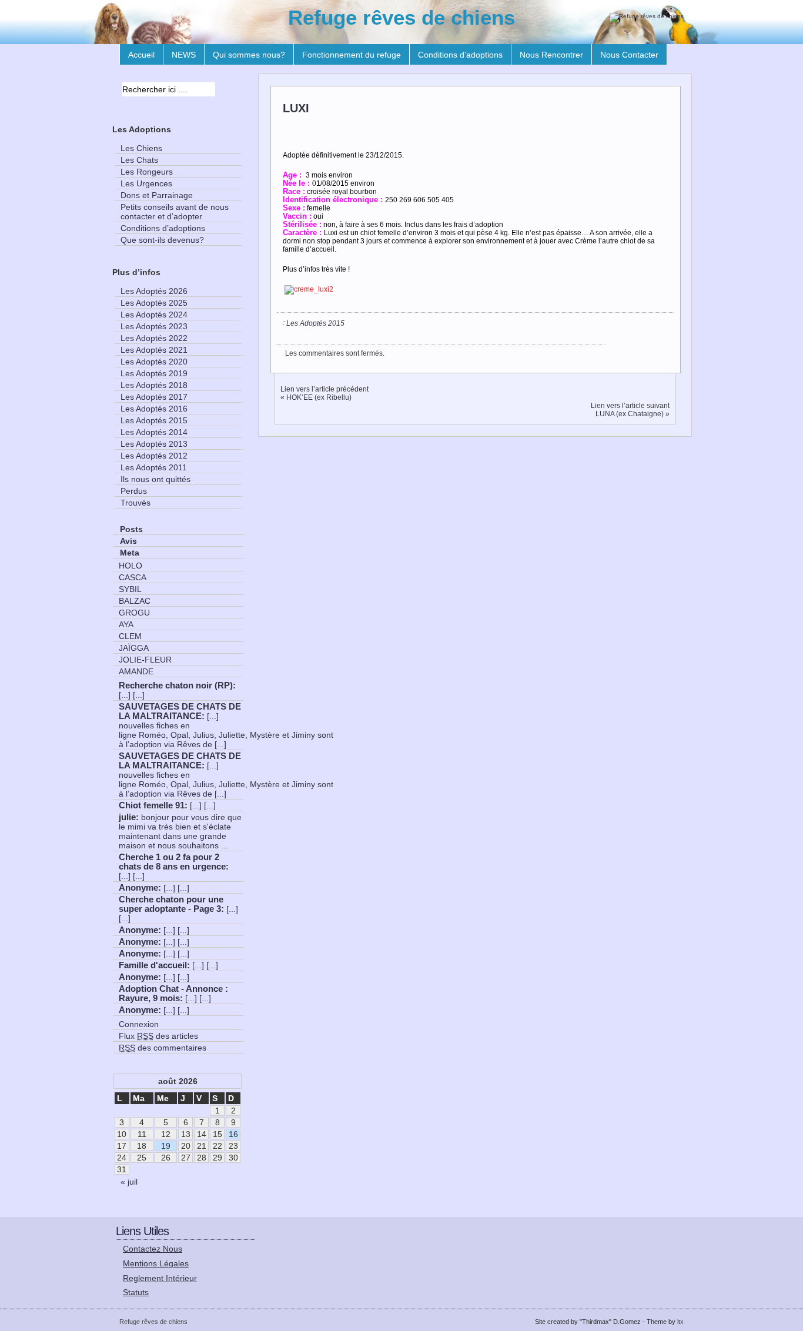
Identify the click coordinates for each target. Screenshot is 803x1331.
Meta (129, 552)
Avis (128, 541)
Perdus (134, 491)
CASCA (132, 577)
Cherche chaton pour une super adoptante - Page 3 (171, 904)
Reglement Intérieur (160, 1278)
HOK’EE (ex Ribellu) (319, 397)
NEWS (184, 54)
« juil (129, 1181)
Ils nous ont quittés (155, 479)
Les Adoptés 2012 (154, 455)
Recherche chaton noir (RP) (176, 685)
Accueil (141, 54)
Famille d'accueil (153, 965)
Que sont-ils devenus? (162, 240)
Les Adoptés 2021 (154, 350)
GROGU (134, 612)
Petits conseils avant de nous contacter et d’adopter (175, 211)
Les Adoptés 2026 (154, 291)
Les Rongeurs (147, 171)
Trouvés (135, 502)
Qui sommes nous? (249, 54)
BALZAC (134, 601)
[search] (225, 91)
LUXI (296, 108)
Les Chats (139, 160)
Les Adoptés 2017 (154, 397)
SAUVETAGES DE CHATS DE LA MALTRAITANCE (180, 711)
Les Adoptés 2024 (154, 314)
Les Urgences (146, 183)
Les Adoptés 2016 (154, 408)
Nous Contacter (629, 54)
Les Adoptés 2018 (154, 385)
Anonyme (138, 887)
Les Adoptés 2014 (154, 432)
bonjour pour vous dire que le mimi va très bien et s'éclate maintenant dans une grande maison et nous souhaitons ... (180, 831)
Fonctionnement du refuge (351, 54)
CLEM (130, 636)
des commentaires (162, 1047)
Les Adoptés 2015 (315, 323)
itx (680, 1321)
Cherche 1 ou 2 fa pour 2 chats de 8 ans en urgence (172, 861)
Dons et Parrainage (157, 195)
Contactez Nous (152, 1248)
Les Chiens (141, 148)
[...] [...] (132, 695)
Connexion (139, 1024)
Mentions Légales (156, 1263)
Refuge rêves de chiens (401, 17)
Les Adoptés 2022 (154, 338)
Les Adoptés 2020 (154, 361)
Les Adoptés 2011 (154, 467)
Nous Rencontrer (551, 54)
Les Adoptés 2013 (154, 444)
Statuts (136, 1292)
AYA (126, 624)
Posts (131, 529)
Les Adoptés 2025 (154, 302)
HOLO (130, 565)
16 (233, 1134)
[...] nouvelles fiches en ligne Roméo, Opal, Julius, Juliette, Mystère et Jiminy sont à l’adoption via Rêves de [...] (226, 730)
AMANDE (136, 671)
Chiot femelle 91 (152, 805)
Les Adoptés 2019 (154, 373)
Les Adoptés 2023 (154, 326)
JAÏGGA (134, 648)
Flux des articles (158, 1036)
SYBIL (130, 589)
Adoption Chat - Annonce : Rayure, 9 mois (173, 993)
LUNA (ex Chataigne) (629, 414)
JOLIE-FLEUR (145, 659)
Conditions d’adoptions (460, 54)
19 (165, 1146)
